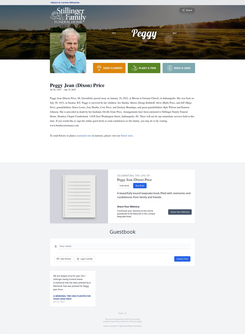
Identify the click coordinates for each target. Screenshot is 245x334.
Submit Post (182, 258)
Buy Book (140, 185)
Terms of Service (130, 321)
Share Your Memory (180, 212)
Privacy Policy (114, 321)
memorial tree (84, 135)
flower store (127, 135)
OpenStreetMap (125, 326)
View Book (124, 185)
